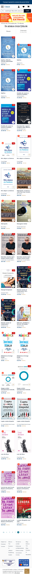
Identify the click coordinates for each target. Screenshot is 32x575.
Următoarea (30, 531)
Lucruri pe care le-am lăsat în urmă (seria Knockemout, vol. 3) (7, 488)
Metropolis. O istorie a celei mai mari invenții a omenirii (23, 191)
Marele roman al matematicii (6, 323)
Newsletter (28, 554)
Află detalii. (17, 572)
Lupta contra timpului (7, 421)
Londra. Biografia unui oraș (23, 520)
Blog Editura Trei (27, 544)
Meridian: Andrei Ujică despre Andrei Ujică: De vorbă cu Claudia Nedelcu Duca (7, 257)
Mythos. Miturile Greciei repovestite (7, 60)
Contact (3, 546)
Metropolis (4, 223)
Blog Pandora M (28, 550)
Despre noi (3, 541)
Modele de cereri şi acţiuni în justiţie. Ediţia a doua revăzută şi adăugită (24, 93)
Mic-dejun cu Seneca (7, 158)
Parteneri (3, 544)
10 (24, 532)
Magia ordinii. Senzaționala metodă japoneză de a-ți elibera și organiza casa (7, 389)
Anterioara (3, 531)
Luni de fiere (5, 454)
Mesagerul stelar (22, 223)
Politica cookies (19, 550)
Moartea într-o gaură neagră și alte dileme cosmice (23, 126)
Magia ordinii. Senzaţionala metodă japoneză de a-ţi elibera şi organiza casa (23, 389)
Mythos (19, 60)
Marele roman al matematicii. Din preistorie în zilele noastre (22, 290)
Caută (27, 11)
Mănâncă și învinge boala (7, 356)
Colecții (10, 554)
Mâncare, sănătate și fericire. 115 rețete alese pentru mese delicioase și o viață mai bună (23, 323)
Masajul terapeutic (6, 289)
